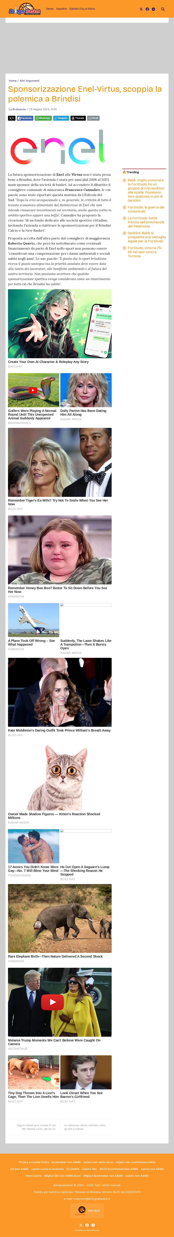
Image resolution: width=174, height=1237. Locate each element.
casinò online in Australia (47, 1169)
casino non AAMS (152, 1169)
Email (95, 118)
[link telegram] (153, 9)
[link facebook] (147, 9)
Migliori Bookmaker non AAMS (103, 1175)
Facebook (26, 118)
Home (12, 80)
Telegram (62, 118)
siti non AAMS (19, 1169)
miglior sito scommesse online (135, 1162)
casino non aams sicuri (98, 1162)
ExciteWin (72, 1169)
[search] (163, 9)
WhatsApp (44, 118)
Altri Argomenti (29, 80)
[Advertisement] (87, 48)
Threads (79, 118)
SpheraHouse (92, 1230)
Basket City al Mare (82, 8)
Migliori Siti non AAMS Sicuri (62, 1175)
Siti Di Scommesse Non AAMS (119, 1169)
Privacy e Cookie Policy (34, 1162)
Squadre (61, 8)
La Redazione (17, 109)
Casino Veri (89, 1169)
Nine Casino (34, 1175)
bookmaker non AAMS (66, 1162)
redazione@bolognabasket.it (91, 1198)
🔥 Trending (130, 172)
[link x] (141, 9)
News (50, 8)
